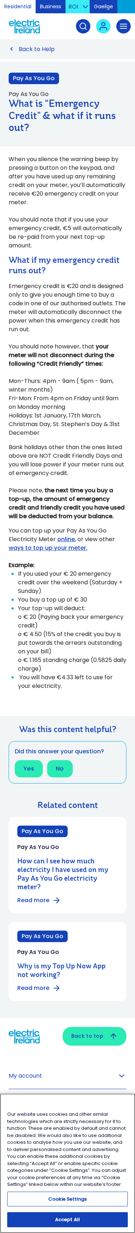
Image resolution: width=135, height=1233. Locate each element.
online (66, 539)
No (60, 768)
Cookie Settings (67, 1199)
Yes (28, 768)
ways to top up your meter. (48, 548)
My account (25, 1076)
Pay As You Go (34, 78)
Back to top (87, 1036)
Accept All (67, 1219)
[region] (67, 1163)
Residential (17, 6)
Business (50, 6)
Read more (33, 900)
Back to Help (37, 49)
